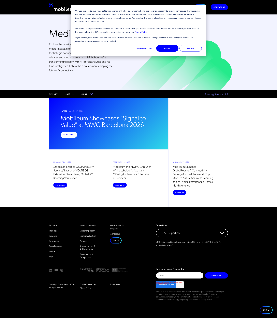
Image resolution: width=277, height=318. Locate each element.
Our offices (161, 225)
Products (53, 230)
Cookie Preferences (88, 284)
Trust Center (115, 284)
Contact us (219, 7)
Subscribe (216, 275)
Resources (54, 241)
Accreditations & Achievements (87, 248)
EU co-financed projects (117, 227)
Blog (51, 256)
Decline (190, 48)
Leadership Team (87, 230)
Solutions (53, 225)
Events (52, 251)
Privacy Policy (140, 32)
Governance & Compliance (86, 256)
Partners (83, 241)
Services (53, 235)
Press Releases (55, 246)
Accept (167, 48)
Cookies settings (144, 48)
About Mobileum (88, 225)
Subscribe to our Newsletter (170, 269)
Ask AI (116, 240)
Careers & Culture (88, 235)
